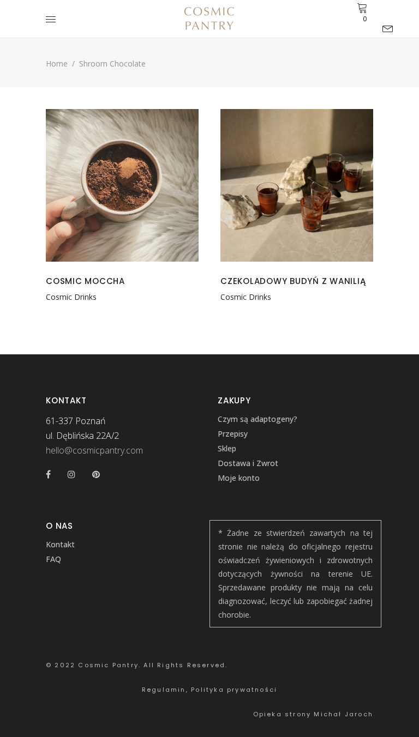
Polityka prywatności (234, 689)
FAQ (53, 559)
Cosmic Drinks (71, 297)
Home (57, 63)
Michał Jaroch (343, 714)
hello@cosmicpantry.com (94, 450)
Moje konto (239, 478)
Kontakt (60, 544)
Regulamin (164, 689)
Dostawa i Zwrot (248, 463)
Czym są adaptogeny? (257, 419)
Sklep (227, 448)
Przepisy (233, 433)
